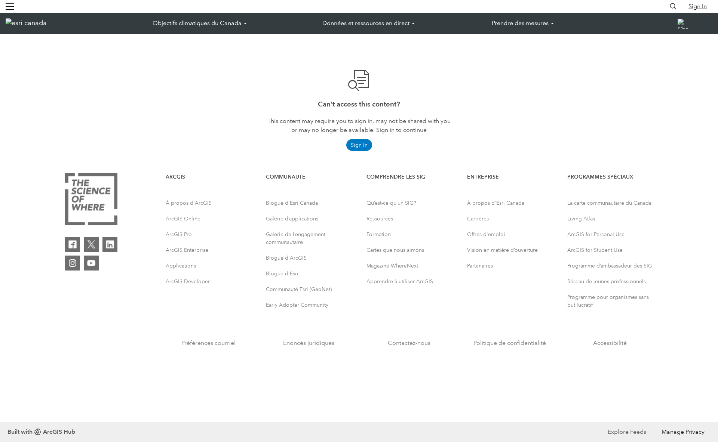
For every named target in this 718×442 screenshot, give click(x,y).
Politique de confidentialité (509, 342)
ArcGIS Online (183, 218)
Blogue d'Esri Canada (292, 203)
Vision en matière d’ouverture (502, 250)
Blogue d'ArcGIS (286, 257)
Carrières (478, 218)
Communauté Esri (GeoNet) (299, 289)
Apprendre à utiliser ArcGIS (399, 281)
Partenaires (480, 265)
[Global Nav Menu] (9, 6)
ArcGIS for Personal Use (596, 234)
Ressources (379, 218)
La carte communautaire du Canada (609, 203)
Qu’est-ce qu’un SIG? (391, 203)
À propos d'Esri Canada (495, 203)
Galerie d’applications (292, 218)
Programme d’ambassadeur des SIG (609, 265)
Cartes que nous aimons (395, 250)
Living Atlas (581, 218)
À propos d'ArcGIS (189, 203)
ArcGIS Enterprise (187, 250)
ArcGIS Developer (188, 281)
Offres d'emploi (486, 234)
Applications (181, 265)
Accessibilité (610, 342)
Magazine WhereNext (392, 265)
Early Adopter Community (297, 305)
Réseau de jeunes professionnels (606, 281)
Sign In (697, 6)
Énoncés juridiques (308, 342)
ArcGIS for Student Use (595, 250)
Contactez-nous (409, 342)
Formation (378, 234)
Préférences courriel (208, 342)
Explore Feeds (627, 431)
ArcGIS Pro (179, 234)
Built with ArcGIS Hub (41, 431)
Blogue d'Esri (282, 273)
